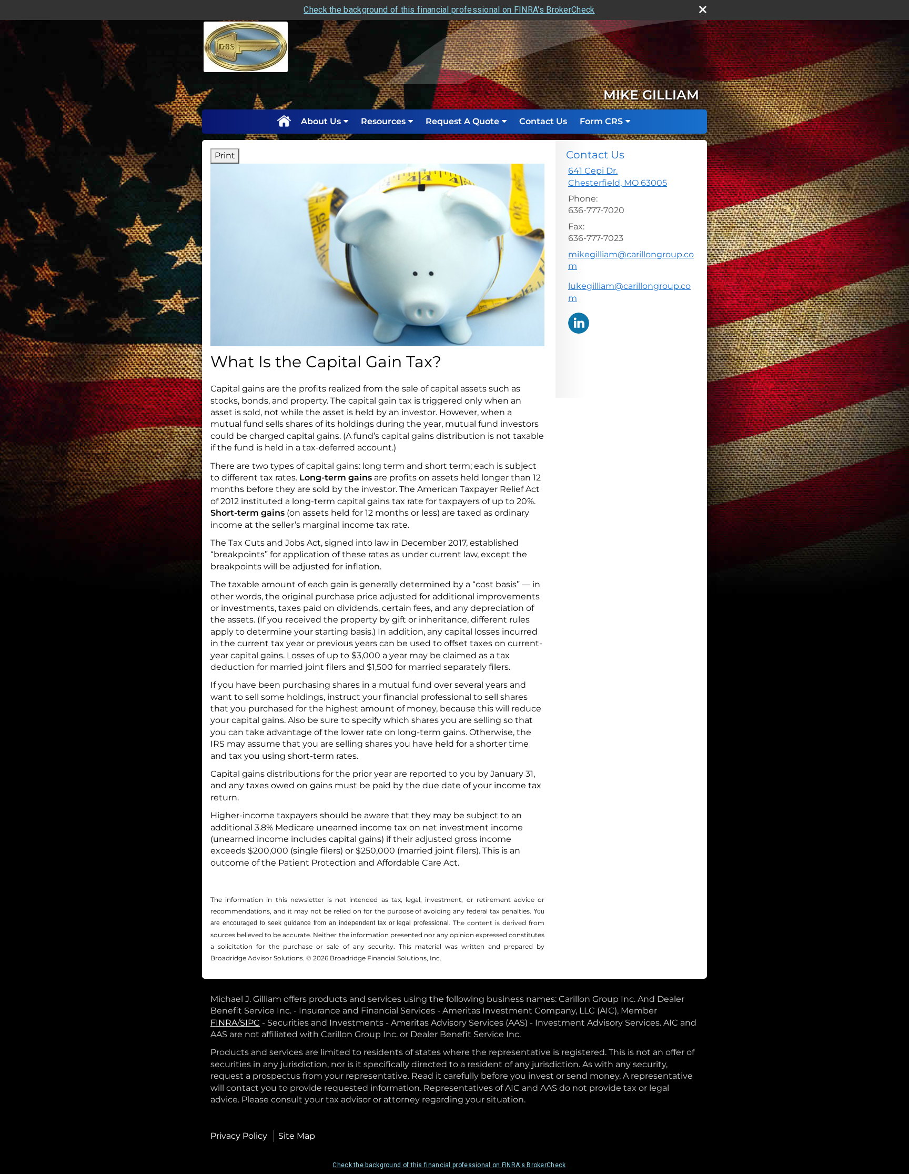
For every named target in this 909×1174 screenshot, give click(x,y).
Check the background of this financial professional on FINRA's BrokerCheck (449, 10)
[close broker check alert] (703, 9)
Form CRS (601, 121)
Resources (383, 121)
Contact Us (543, 121)
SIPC (250, 1023)
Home (283, 121)
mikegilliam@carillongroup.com (631, 260)
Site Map (296, 1136)
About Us (321, 121)
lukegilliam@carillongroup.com (629, 292)
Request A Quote (462, 121)
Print (225, 155)
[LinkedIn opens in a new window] (578, 322)
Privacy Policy (238, 1136)
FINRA (223, 1023)
